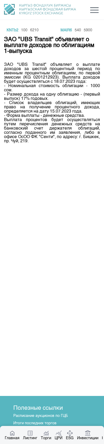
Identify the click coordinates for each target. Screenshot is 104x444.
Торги (46, 438)
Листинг (30, 438)
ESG (70, 438)
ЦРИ (58, 438)
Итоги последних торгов (35, 423)
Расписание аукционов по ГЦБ (40, 416)
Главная (12, 438)
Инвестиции (87, 438)
